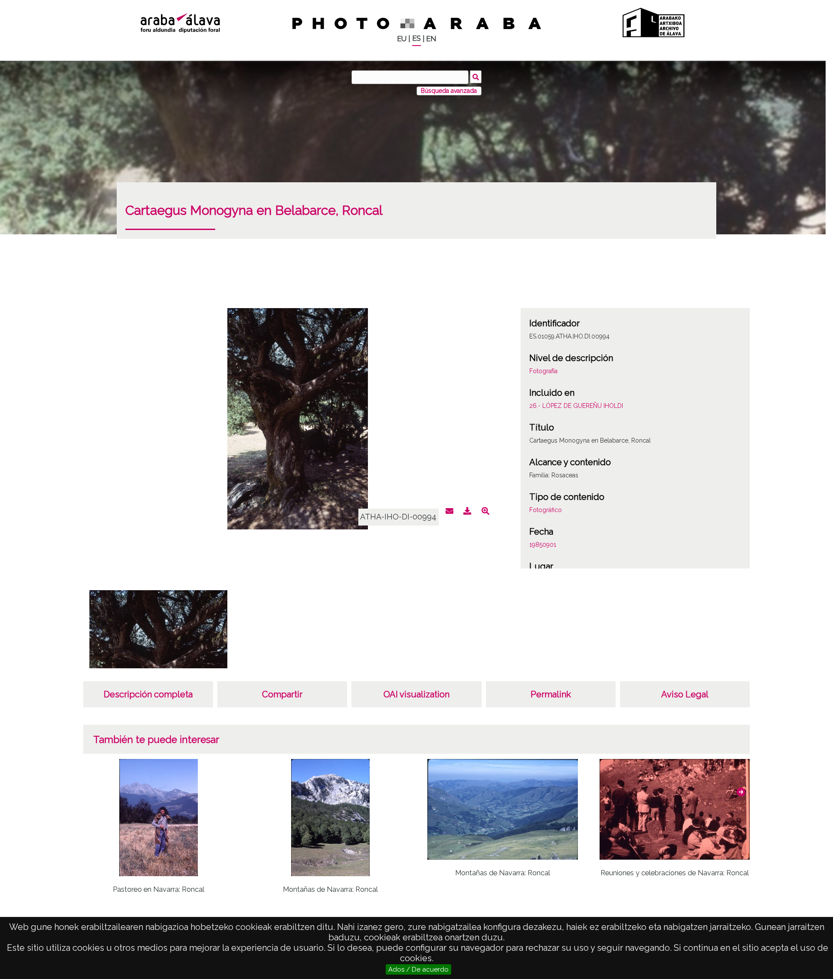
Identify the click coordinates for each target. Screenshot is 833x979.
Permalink (551, 694)
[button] (741, 792)
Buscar (476, 76)
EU (402, 39)
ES (416, 38)
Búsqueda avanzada (449, 90)
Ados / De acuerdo (418, 969)
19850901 (542, 544)
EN (431, 39)
